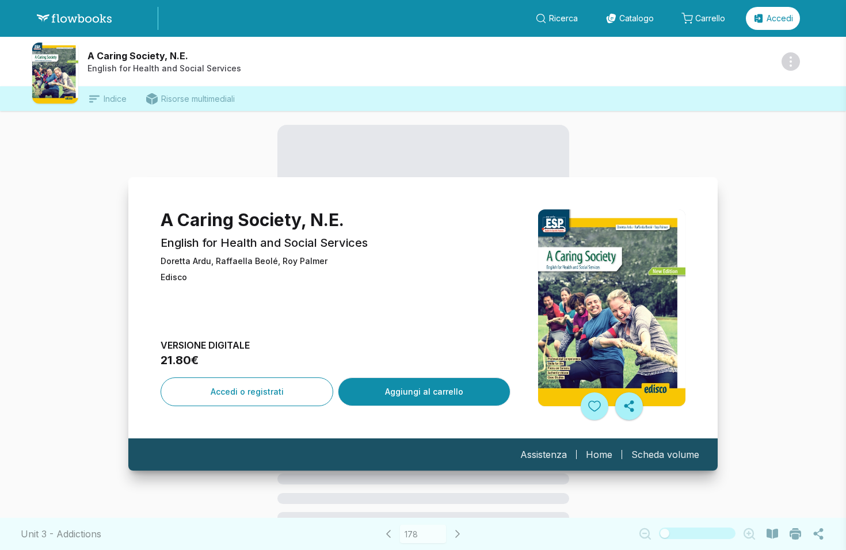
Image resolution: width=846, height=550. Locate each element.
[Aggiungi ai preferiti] (594, 406)
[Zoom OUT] (645, 534)
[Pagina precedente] (388, 534)
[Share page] (818, 534)
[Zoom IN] (749, 534)
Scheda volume (665, 454)
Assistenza (543, 454)
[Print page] (795, 534)
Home (599, 454)
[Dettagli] (791, 61)
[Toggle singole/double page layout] (772, 534)
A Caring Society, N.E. (137, 56)
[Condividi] (629, 406)
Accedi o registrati (247, 391)
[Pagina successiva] (457, 534)
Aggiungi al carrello (424, 391)
